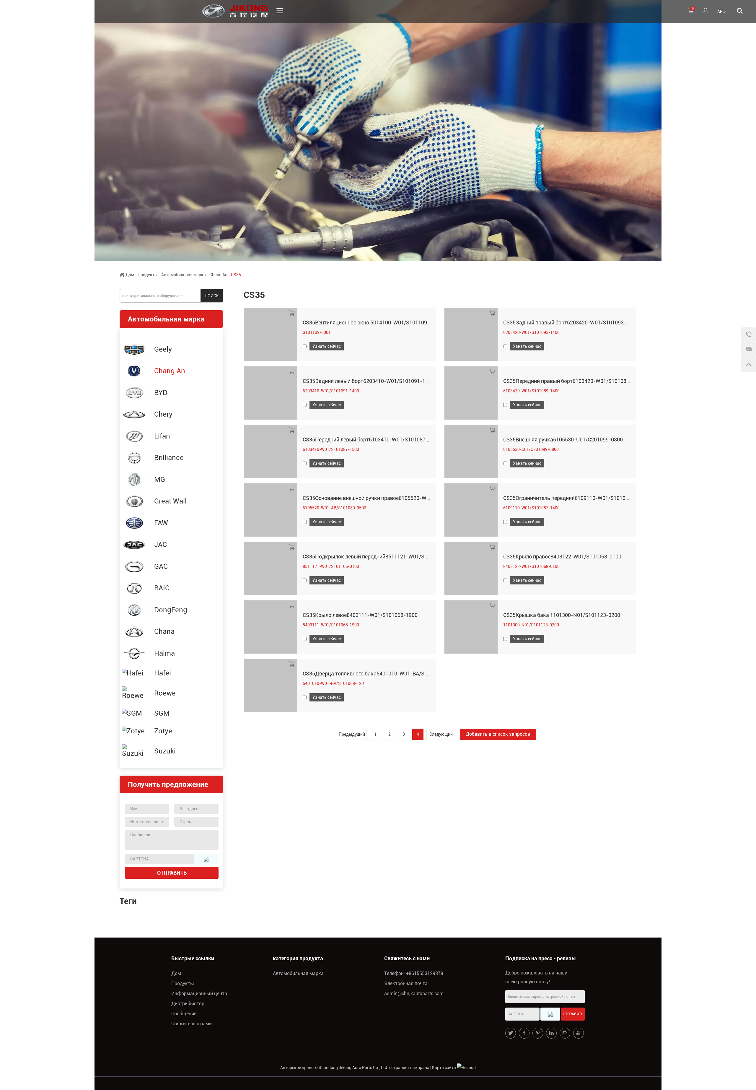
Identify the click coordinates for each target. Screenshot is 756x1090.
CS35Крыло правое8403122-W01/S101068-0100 (562, 556)
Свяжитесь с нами (191, 1023)
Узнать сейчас (326, 346)
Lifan (162, 436)
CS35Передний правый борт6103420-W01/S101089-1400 (573, 381)
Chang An (218, 274)
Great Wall (170, 501)
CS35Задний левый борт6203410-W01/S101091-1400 (368, 381)
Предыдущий (352, 734)
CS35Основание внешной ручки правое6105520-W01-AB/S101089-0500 (390, 498)
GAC (161, 566)
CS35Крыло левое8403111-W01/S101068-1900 (360, 615)
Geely (163, 349)
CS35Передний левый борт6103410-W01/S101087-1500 (371, 439)
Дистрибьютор (187, 1003)
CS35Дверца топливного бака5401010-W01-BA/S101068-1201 (379, 673)
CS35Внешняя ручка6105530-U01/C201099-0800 (563, 439)
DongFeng (170, 610)
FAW (161, 523)
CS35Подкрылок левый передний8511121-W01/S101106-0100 (379, 556)
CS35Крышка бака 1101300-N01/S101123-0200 (561, 615)
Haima (164, 653)
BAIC (162, 588)
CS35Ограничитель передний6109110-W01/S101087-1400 (574, 498)
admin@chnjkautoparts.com (414, 993)
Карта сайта (444, 1067)
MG (159, 479)
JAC (160, 544)
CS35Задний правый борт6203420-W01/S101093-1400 (570, 322)
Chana (164, 631)
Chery (163, 414)
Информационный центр (199, 993)
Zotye (163, 731)
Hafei (162, 673)
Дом (130, 274)
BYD (160, 393)
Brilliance (169, 458)
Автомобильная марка (183, 274)
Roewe (165, 693)
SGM (162, 713)
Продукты (148, 274)
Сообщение (183, 1013)
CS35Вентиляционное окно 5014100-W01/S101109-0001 (372, 322)
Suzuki (165, 751)
